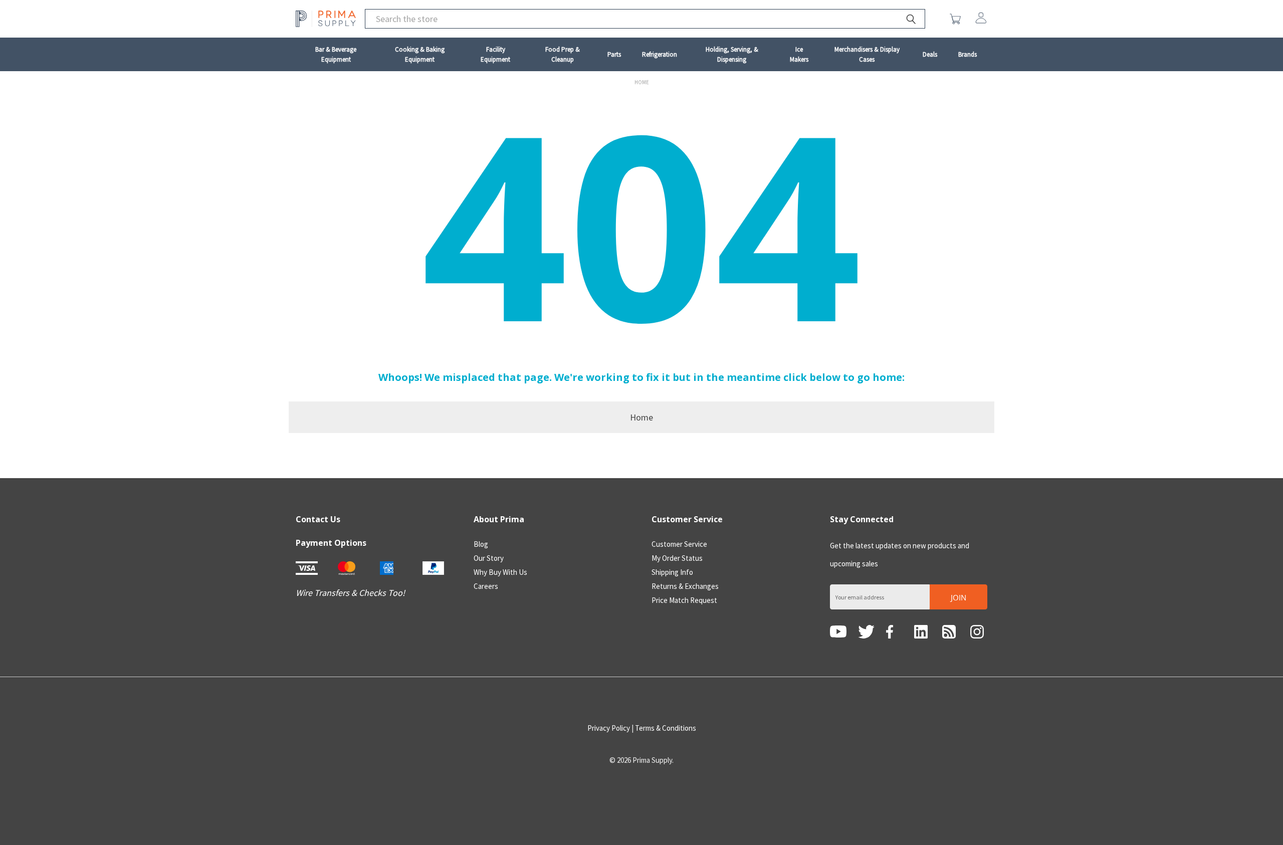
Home (641, 417)
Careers (486, 586)
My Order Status (677, 558)
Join (958, 597)
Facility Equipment (495, 54)
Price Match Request (684, 600)
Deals (930, 54)
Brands (967, 54)
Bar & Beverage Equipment (335, 54)
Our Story (489, 558)
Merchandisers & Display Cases (867, 54)
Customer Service (679, 544)
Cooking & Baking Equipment (420, 54)
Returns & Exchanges (685, 586)
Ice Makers (799, 54)
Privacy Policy (608, 728)
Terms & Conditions (665, 728)
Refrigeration (659, 54)
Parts (614, 54)
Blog (481, 544)
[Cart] (957, 19)
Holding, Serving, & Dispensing (732, 54)
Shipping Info (672, 572)
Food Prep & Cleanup (562, 54)
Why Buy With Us (500, 572)
